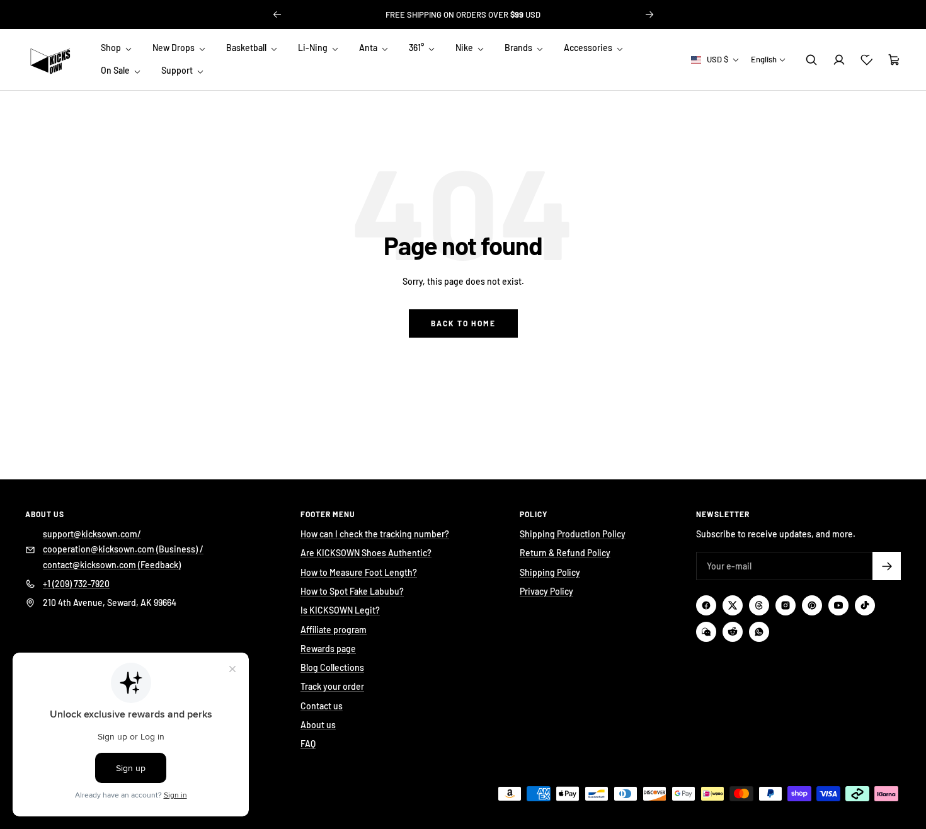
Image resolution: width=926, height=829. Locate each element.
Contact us (321, 705)
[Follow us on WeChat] (706, 632)
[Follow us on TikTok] (865, 605)
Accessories (589, 47)
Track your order (332, 686)
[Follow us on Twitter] (733, 605)
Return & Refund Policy (565, 552)
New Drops (174, 47)
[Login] (839, 60)
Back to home (463, 323)
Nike (465, 47)
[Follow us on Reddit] (733, 632)
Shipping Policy (550, 572)
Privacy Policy (546, 591)
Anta (369, 47)
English (764, 59)
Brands (519, 47)
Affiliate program (333, 629)
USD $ (717, 59)
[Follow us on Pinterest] (812, 605)
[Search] (811, 60)
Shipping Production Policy (573, 534)
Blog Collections (332, 667)
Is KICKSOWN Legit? (340, 610)
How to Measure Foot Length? (358, 572)
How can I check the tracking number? (374, 534)
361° (417, 47)
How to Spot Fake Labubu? (352, 591)
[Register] (886, 566)
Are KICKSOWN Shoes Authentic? (366, 552)
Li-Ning (313, 47)
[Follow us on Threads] (759, 605)
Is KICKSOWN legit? (463, 14)
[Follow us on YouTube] (838, 605)
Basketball (247, 47)
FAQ (308, 743)
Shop (112, 47)
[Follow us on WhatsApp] (759, 632)
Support (178, 71)
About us (318, 724)
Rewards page (328, 648)
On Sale (116, 71)
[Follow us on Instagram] (785, 605)
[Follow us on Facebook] (706, 605)
